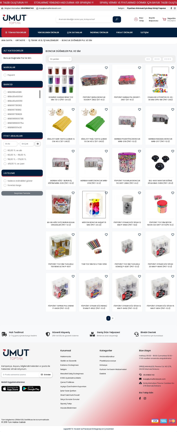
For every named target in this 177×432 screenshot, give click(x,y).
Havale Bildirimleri (68, 408)
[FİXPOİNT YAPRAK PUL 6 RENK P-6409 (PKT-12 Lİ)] (61, 288)
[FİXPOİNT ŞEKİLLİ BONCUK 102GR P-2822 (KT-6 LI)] (94, 80)
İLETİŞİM (145, 32)
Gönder (47, 374)
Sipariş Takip (66, 403)
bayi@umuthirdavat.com (154, 379)
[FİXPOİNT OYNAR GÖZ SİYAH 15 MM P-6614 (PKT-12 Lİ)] (160, 288)
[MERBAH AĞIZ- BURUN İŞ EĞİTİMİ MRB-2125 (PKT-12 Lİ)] (61, 163)
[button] (169, 19)
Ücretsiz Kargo (14, 185)
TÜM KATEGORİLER (17, 32)
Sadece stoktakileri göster (20, 180)
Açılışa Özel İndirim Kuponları (73, 386)
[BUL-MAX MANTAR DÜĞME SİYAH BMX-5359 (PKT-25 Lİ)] (160, 163)
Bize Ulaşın (145, 350)
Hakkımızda (65, 356)
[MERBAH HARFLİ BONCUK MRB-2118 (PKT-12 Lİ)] (94, 163)
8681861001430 (15, 127)
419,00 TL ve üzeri (16, 163)
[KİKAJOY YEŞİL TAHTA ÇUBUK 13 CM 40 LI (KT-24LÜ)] (94, 121)
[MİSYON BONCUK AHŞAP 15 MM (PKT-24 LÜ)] (94, 205)
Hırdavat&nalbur (107, 356)
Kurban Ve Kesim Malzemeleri (113, 369)
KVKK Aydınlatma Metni (70, 378)
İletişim (121, 8)
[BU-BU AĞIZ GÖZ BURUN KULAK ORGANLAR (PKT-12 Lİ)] (61, 205)
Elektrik (103, 373)
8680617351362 (15, 105)
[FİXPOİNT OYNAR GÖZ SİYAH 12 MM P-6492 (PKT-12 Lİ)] (127, 288)
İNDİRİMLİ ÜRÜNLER (99, 32)
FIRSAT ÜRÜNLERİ (124, 32)
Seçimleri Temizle (22, 193)
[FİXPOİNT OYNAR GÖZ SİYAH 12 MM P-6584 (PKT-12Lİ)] (127, 205)
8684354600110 (15, 101)
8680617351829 (15, 114)
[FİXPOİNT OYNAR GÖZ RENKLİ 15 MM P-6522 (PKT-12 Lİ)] (94, 288)
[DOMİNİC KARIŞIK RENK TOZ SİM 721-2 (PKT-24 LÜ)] (61, 80)
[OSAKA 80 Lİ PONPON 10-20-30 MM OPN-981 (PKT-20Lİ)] (160, 80)
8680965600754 (16, 123)
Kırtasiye (103, 365)
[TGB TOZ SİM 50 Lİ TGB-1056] (94, 247)
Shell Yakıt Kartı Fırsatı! (70, 395)
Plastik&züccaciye (108, 360)
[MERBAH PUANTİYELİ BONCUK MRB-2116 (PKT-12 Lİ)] (127, 121)
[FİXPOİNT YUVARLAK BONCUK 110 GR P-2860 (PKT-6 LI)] (127, 163)
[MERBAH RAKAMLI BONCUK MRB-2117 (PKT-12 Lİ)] (160, 121)
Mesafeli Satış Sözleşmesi (72, 373)
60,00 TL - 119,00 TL (17, 154)
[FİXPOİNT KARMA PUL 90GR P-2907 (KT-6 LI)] (127, 80)
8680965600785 (16, 118)
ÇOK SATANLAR (74, 32)
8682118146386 (15, 92)
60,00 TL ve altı (15, 150)
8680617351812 (14, 109)
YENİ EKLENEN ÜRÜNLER (48, 32)
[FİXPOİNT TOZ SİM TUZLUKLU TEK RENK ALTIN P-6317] (61, 247)
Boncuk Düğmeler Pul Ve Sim (17, 58)
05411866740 (148, 375)
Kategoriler (106, 350)
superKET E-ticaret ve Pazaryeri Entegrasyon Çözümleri (88, 429)
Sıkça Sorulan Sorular (70, 399)
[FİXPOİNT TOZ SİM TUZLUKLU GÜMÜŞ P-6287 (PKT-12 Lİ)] (127, 247)
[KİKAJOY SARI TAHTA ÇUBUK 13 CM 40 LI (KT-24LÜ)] (61, 121)
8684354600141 (15, 96)
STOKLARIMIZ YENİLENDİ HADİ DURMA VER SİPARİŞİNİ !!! (63, 2)
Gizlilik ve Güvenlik (68, 360)
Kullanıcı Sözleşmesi (69, 365)
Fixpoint (11, 75)
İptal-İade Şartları (68, 390)
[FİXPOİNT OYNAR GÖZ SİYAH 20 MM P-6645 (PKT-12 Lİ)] (160, 247)
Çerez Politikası (67, 382)
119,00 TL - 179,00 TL (17, 159)
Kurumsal (65, 350)
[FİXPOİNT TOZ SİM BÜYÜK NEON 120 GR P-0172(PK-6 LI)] (160, 205)
